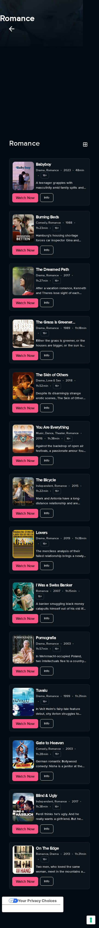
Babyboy (43, 164)
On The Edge (47, 848)
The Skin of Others (52, 374)
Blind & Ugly (46, 795)
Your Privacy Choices (37, 900)
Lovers (41, 532)
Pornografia (46, 637)
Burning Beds (47, 216)
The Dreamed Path (52, 269)
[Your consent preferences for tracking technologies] (91, 920)
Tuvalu (41, 690)
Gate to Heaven (50, 742)
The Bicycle (46, 479)
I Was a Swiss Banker (54, 585)
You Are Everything (52, 427)
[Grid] (85, 144)
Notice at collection (23, 908)
